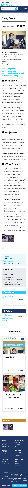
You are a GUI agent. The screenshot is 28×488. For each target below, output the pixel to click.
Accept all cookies (6, 485)
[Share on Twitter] (21, 26)
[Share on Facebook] (18, 26)
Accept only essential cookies (19, 485)
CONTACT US (17, 465)
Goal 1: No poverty (11, 54)
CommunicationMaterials (18, 453)
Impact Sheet (9, 357)
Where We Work (6, 445)
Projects (4, 455)
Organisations (5, 463)
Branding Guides (6, 446)
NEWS (16, 461)
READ (21, 370)
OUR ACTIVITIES (18, 459)
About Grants (5, 454)
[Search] (16, 8)
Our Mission (17, 444)
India (9, 64)
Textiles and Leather (13, 52)
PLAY (3, 248)
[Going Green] (8, 427)
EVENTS (16, 463)
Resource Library (18, 455)
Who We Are (5, 443)
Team (15, 446)
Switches (4, 461)
